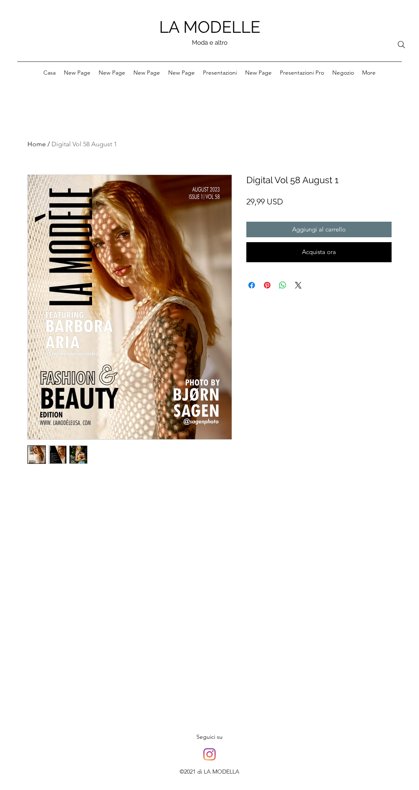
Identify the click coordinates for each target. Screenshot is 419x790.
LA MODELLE (209, 26)
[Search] (401, 44)
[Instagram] (209, 754)
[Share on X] (298, 285)
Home (36, 144)
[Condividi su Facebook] (252, 285)
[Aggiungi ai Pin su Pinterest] (267, 285)
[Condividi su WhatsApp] (283, 285)
